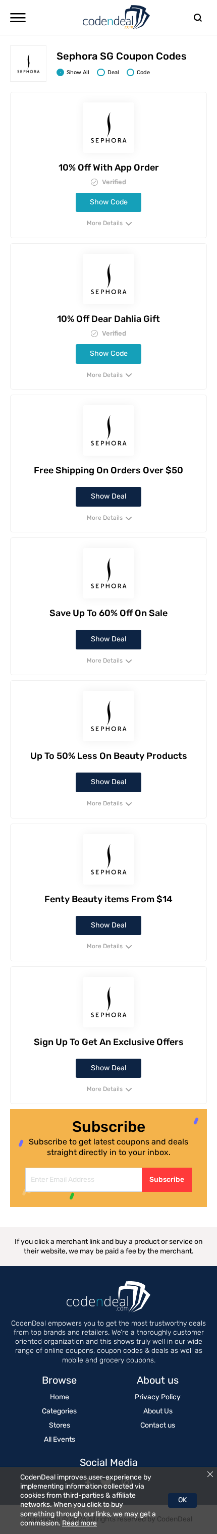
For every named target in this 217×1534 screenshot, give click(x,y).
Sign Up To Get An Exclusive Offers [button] (109, 1042)
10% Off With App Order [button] (109, 167)
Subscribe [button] (166, 1179)
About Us (158, 1411)
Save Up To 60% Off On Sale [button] (108, 613)
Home (59, 1397)
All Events (59, 1439)
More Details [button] (105, 223)
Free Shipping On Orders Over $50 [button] (108, 470)
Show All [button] (78, 72)
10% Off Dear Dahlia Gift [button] (108, 318)
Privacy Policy (158, 1397)
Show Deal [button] (108, 496)
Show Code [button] (109, 202)
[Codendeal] (116, 17)
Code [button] (143, 72)
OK (182, 1500)
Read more (79, 1523)
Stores (59, 1425)
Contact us (157, 1425)
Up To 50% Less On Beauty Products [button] (108, 755)
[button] (18, 17)
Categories (59, 1411)
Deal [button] (113, 72)
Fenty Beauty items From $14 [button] (108, 899)
